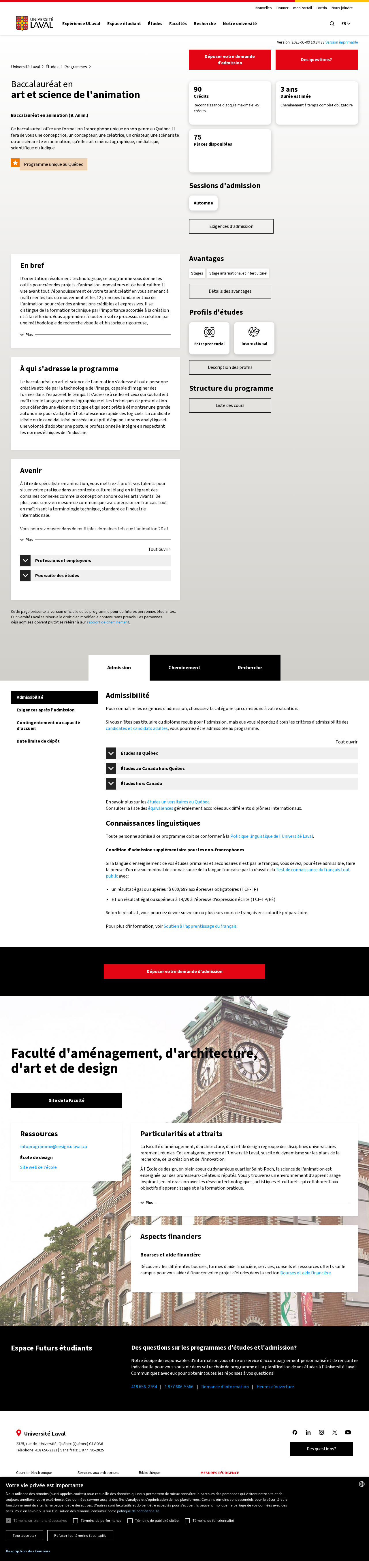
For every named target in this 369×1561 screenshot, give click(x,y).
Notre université (240, 24)
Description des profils (230, 367)
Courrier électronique (34, 1472)
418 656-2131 (46, 1450)
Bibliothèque (149, 1472)
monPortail (302, 8)
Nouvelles (263, 8)
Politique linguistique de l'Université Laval (271, 836)
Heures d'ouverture (275, 1387)
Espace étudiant (124, 24)
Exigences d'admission (231, 226)
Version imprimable (341, 42)
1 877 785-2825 (91, 1450)
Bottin (322, 8)
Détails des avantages (230, 291)
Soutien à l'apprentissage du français (200, 926)
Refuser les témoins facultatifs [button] (80, 1535)
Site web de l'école (38, 1167)
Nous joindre (342, 8)
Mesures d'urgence (219, 1473)
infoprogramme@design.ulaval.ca (53, 1146)
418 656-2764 (144, 1387)
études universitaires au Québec (178, 802)
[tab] (119, 668)
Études (155, 24)
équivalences (160, 808)
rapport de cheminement (108, 622)
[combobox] (362, 1484)
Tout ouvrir (159, 549)
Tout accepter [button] (24, 1535)
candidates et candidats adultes (137, 728)
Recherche (205, 24)
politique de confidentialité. (138, 1511)
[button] (28, 1551)
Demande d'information (225, 1387)
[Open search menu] (332, 24)
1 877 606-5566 (179, 1387)
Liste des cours (230, 405)
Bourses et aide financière (305, 1273)
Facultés (178, 24)
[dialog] (184, 1519)
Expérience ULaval (81, 24)
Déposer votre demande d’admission (230, 59)
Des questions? (316, 60)
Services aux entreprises (98, 1472)
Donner (282, 8)
